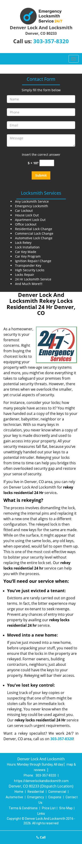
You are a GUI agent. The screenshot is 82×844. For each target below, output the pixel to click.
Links (41, 813)
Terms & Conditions (23, 808)
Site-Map (66, 808)
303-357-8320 (51, 41)
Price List (49, 808)
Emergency (35, 797)
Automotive (14, 797)
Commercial (57, 791)
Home (19, 791)
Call (42, 837)
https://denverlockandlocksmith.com (41, 781)
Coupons (54, 797)
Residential (36, 791)
